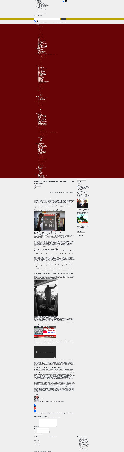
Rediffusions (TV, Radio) (42, 9)
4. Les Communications (41, 71)
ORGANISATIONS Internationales (43, 59)
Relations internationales (42, 51)
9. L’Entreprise (40, 76)
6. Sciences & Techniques (42, 41)
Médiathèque (40, 92)
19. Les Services (40, 86)
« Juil (35, 446)
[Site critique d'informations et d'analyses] (59, 22)
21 (38, 444)
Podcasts (41, 94)
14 (38, 443)
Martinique (64, 269)
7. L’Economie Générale (42, 74)
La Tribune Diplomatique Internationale (40, 101)
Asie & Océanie (40, 27)
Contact (37, 11)
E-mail (35, 430)
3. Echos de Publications (42, 3)
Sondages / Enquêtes (41, 52)
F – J (41, 61)
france (67, 413)
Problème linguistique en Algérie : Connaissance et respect (84, 450)
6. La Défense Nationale (42, 73)
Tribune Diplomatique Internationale (41, 53)
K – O (41, 62)
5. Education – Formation (42, 40)
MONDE (37, 24)
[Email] (54, 409)
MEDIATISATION (39, 35)
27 (37, 445)
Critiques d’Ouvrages (43, 4)
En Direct (39, 91)
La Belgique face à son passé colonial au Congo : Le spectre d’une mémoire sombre (83, 227)
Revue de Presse (41, 8)
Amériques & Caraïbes (43, 57)
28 (38, 445)
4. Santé (39, 39)
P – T (41, 63)
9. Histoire (39, 44)
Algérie (41, 107)
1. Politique (40, 36)
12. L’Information (40, 79)
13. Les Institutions (41, 80)
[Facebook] (54, 405)
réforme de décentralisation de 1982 (49, 362)
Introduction (40, 66)
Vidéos (41, 93)
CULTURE (37, 96)
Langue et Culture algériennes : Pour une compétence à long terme (84, 442)
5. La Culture (40, 72)
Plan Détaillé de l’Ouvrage (42, 67)
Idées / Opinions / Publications (43, 97)
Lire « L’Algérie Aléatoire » (40, 65)
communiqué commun (40, 250)
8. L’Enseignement (41, 75)
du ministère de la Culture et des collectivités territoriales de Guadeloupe (49, 269)
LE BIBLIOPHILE (38, 0)
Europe (39, 28)
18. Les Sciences (40, 85)
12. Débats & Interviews (42, 47)
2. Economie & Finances (42, 37)
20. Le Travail (40, 87)
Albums (41, 95)
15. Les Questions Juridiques (42, 82)
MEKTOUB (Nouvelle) (82, 448)
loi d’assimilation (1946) (65, 383)
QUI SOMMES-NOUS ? (39, 12)
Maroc (41, 30)
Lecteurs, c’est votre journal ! (42, 13)
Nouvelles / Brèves (41, 98)
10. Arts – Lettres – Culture (42, 45)
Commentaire (36, 426)
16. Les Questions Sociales (42, 83)
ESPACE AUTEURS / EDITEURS (41, 6)
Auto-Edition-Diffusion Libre (42, 10)
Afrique (39, 25)
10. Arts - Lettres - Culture (45, 412)
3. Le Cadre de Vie (41, 70)
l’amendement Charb (40, 198)
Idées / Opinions (44, 413)
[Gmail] (54, 408)
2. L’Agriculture (40, 69)
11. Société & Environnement (42, 46)
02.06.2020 (36, 187)
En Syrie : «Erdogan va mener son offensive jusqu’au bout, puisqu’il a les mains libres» (83, 211)
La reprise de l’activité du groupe (52, 236)
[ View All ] (78, 185)
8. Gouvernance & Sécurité (42, 43)
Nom (35, 428)
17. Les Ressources (41, 84)
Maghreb (39, 29)
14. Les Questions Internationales (43, 81)
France (40, 413)
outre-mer (69, 413)
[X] (54, 406)
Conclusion (40, 88)
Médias (39, 50)
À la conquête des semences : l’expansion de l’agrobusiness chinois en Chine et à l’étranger (83, 439)
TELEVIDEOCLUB (39, 90)
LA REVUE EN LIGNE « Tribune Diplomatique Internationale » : (48, 54)
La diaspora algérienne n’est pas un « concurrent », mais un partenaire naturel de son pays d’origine (84, 446)
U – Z (41, 64)
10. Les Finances (41, 77)
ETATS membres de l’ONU (42, 55)
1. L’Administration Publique (42, 68)
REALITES (38, 48)
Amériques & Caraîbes (41, 26)
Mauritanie (41, 33)
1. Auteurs (39, 1)
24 (35, 445)
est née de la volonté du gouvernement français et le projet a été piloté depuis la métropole (58, 276)
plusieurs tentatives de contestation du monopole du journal (53, 340)
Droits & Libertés (40, 49)
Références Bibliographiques (42, 89)
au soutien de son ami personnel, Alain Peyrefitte (43, 323)
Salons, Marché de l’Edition (44, 5)
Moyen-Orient (40, 34)
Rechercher (63, 18)
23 (34, 445)
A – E (41, 60)
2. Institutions (40, 2)
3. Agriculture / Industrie (42, 38)
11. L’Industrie (40, 78)
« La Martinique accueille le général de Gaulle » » (48, 318)
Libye (41, 32)
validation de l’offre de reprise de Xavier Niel (43, 261)
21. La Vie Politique (41, 165)
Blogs (39, 7)
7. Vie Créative (40, 42)
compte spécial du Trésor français (56, 270)
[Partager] (54, 411)
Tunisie (41, 31)
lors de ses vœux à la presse (45, 259)
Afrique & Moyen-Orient (43, 56)
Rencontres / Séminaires (42, 99)
